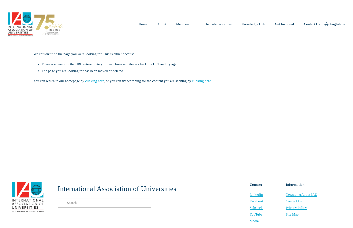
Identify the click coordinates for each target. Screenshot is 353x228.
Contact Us (312, 24)
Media (254, 221)
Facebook (257, 201)
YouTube (256, 214)
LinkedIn (256, 195)
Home (143, 24)
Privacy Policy (296, 208)
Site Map (292, 214)
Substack (256, 208)
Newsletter (293, 195)
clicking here (94, 81)
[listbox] (335, 24)
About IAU (309, 195)
